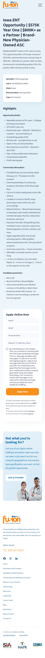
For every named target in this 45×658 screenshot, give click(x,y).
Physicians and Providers (12, 568)
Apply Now (22, 391)
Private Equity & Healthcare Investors (17, 577)
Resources (7, 591)
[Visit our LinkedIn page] (16, 558)
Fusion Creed (8, 600)
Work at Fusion (8, 614)
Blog (4, 605)
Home (5, 564)
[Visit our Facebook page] (4, 558)
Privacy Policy (23, 635)
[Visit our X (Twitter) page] (10, 558)
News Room (7, 609)
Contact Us (7, 618)
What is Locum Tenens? (11, 582)
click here (31, 411)
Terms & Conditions (9, 635)
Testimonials (7, 587)
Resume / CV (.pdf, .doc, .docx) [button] (19, 343)
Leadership (7, 596)
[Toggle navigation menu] (40, 5)
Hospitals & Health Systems (13, 573)
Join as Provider (16, 477)
